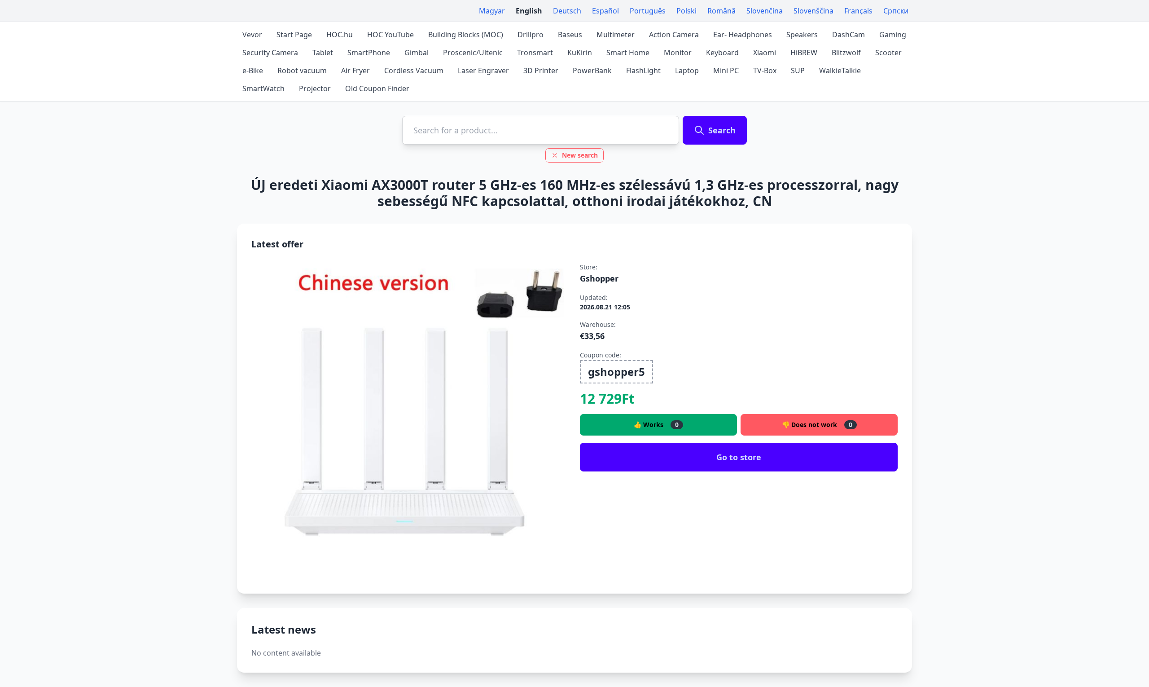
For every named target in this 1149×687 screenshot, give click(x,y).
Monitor (678, 52)
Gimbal (416, 52)
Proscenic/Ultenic (473, 52)
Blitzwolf (846, 52)
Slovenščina (813, 11)
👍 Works (656, 424)
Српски (895, 11)
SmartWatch (263, 88)
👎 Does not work (817, 424)
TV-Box (764, 70)
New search (580, 155)
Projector (315, 88)
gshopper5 (616, 371)
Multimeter (615, 35)
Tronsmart (535, 52)
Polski (686, 11)
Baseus (570, 35)
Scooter (888, 52)
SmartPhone (368, 52)
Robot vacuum (302, 70)
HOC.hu (339, 35)
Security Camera (270, 52)
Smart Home (627, 52)
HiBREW (803, 52)
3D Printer (540, 70)
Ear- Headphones (742, 35)
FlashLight (643, 70)
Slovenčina (764, 11)
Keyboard (722, 52)
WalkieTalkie (840, 70)
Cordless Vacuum (413, 70)
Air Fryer (355, 70)
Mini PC (726, 70)
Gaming (892, 35)
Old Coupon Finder (377, 88)
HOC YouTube (390, 35)
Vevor (252, 35)
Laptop (687, 70)
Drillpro (530, 35)
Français (858, 11)
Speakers (802, 35)
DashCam (848, 35)
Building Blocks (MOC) (465, 35)
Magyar (492, 11)
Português (648, 11)
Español (605, 11)
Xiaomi (764, 52)
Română (721, 11)
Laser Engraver (483, 70)
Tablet (322, 52)
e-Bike (252, 70)
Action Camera (674, 35)
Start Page (294, 35)
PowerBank (592, 70)
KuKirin (579, 52)
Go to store (738, 457)
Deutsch (567, 11)
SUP (798, 70)
